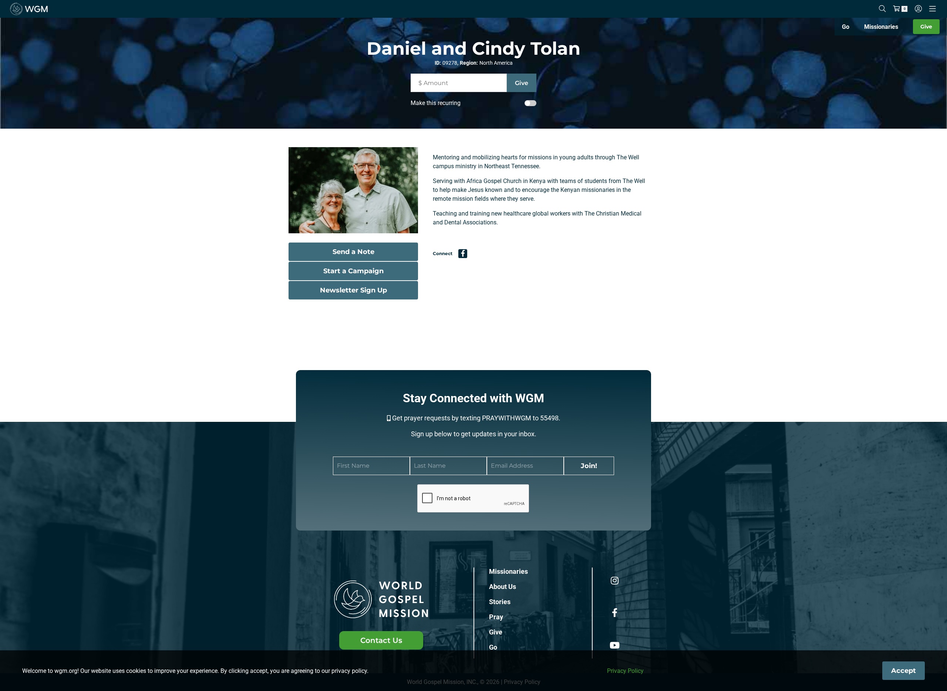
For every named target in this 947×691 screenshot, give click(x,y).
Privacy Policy (625, 670)
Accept (903, 671)
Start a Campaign (353, 271)
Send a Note (353, 252)
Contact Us (381, 640)
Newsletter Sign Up (353, 290)
